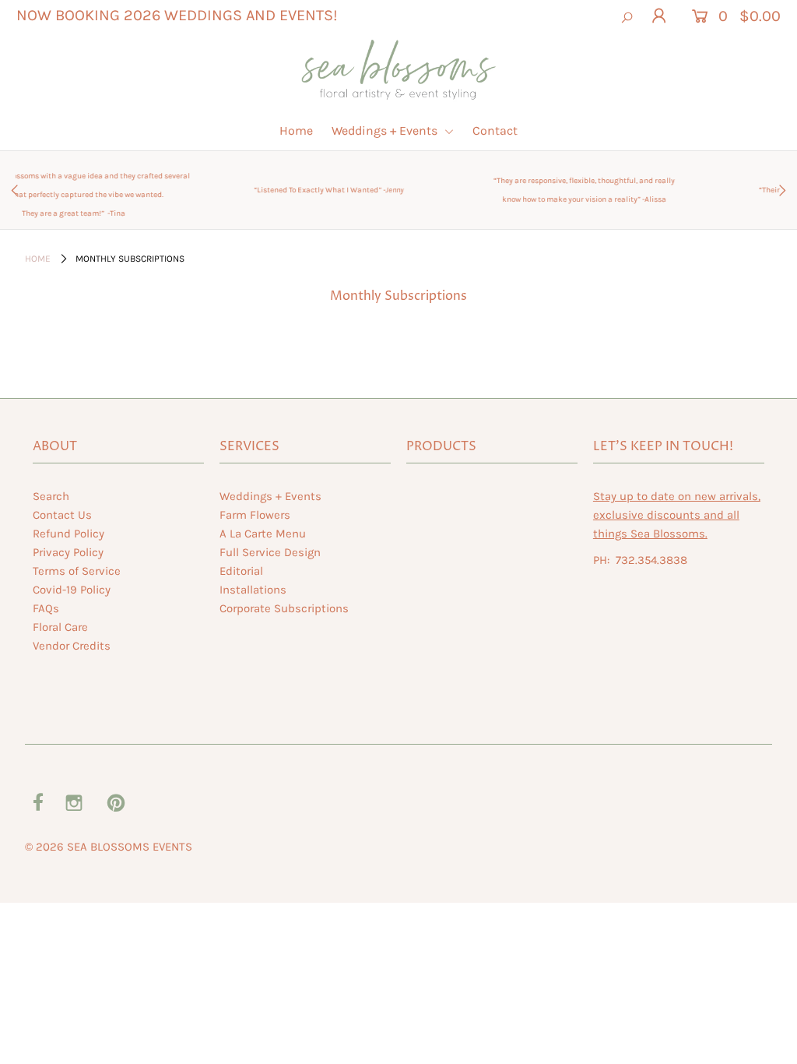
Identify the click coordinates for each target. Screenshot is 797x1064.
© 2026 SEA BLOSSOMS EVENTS (108, 847)
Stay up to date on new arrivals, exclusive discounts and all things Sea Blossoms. (676, 515)
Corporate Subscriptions (284, 608)
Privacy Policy (68, 552)
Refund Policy (68, 534)
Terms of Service (77, 571)
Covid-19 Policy (72, 590)
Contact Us (62, 515)
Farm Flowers (254, 515)
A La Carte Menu (262, 534)
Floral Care (60, 627)
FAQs (46, 608)
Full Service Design (270, 552)
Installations (252, 590)
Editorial (241, 571)
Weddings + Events (386, 130)
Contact (495, 130)
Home (296, 130)
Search (51, 496)
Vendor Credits (72, 646)
